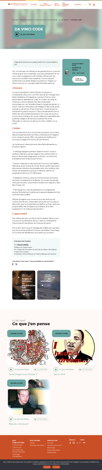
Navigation (52, 440)
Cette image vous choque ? (23, 374)
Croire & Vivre (40, 20)
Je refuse (56, 467)
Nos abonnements (37, 445)
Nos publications (45, 4)
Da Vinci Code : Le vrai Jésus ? (58, 20)
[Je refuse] (100, 465)
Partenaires (51, 452)
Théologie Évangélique (17, 455)
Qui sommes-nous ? (65, 4)
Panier (32, 443)
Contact (78, 4)
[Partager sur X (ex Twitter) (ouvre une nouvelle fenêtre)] (16, 264)
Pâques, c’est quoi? (19, 424)
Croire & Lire (17, 447)
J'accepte (47, 467)
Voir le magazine (79, 79)
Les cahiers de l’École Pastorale (18, 451)
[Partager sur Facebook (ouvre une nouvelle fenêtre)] (12, 264)
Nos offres (35, 440)
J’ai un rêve (59, 374)
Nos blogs (57, 4)
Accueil (34, 4)
